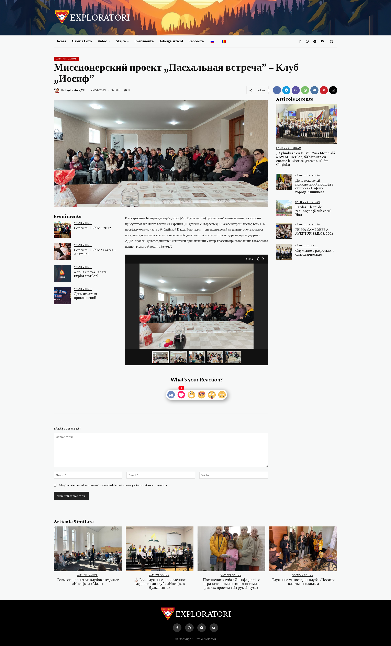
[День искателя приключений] (62, 295)
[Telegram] (314, 41)
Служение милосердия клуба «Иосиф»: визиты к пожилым (303, 582)
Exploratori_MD (75, 90)
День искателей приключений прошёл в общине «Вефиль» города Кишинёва (314, 186)
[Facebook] (300, 41)
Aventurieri (83, 223)
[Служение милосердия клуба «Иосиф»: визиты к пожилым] (303, 548)
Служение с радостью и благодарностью (314, 252)
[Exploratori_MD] (57, 90)
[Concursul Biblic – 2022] (62, 229)
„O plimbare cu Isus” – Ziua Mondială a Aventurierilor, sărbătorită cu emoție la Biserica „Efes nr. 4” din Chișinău (305, 159)
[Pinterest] (324, 90)
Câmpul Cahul (66, 58)
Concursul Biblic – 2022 (92, 228)
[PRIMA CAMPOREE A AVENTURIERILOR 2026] (284, 231)
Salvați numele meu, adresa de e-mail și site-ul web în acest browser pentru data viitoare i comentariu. (113, 485)
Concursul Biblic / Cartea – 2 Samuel (95, 252)
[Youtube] (322, 41)
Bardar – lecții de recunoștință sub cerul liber (313, 211)
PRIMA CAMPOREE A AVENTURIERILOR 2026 (314, 231)
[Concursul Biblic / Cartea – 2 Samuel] (62, 251)
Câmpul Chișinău (288, 148)
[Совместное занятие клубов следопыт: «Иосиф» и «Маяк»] (88, 548)
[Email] (333, 90)
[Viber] (296, 90)
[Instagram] (307, 41)
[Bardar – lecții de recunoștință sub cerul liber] (284, 208)
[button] (331, 41)
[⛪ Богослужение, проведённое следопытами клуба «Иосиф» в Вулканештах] (159, 548)
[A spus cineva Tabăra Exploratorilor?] (62, 273)
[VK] (314, 90)
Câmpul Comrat (306, 245)
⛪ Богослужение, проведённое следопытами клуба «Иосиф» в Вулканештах (160, 584)
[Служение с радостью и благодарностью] (284, 252)
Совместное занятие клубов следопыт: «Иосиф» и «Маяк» (88, 582)
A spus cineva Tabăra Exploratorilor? (90, 274)
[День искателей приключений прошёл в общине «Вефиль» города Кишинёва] (284, 182)
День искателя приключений (85, 296)
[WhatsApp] (305, 90)
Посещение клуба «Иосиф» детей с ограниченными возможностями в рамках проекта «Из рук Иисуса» (231, 584)
